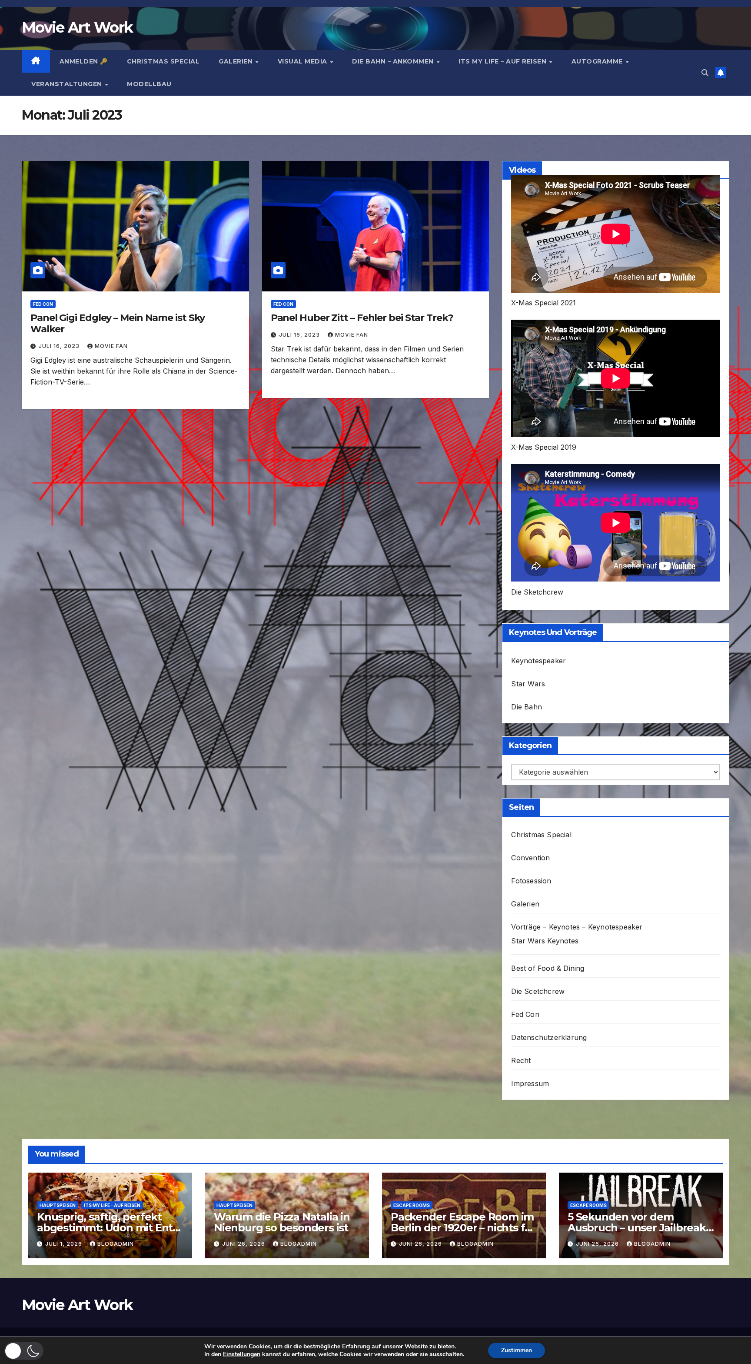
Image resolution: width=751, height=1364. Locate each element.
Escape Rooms (411, 1205)
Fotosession (531, 880)
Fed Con (43, 304)
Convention (530, 857)
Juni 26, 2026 (244, 1243)
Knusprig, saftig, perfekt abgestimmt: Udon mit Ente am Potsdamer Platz (108, 1227)
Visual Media (303, 61)
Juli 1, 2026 (64, 1243)
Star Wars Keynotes (544, 940)
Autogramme (598, 61)
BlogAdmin (115, 1243)
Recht (521, 1060)
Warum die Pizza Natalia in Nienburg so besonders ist (282, 1222)
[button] (704, 72)
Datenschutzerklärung (549, 1037)
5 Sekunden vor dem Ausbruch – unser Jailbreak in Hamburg (637, 1227)
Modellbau (149, 84)
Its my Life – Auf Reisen (503, 61)
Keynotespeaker (538, 660)
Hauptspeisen (58, 1205)
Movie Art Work (77, 27)
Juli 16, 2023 (60, 346)
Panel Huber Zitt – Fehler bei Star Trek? (362, 318)
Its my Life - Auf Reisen (112, 1205)
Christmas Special (163, 61)
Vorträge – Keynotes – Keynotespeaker (576, 927)
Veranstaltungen (67, 84)
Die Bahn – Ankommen (393, 61)
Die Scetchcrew (538, 991)
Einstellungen (241, 1354)
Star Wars (528, 683)
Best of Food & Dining (547, 968)
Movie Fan (111, 346)
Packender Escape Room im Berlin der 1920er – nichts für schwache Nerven (463, 1227)
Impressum (530, 1083)
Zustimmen (516, 1350)
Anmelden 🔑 (84, 61)
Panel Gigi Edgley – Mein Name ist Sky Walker (117, 323)
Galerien (237, 61)
